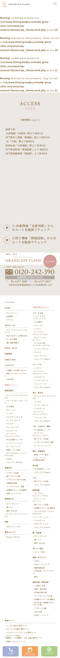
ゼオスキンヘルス (13, 526)
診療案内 (10, 316)
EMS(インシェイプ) (42, 564)
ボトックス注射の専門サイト (17, 629)
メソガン (10, 413)
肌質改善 (36, 490)
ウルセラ (10, 424)
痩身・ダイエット (40, 557)
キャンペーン (11, 313)
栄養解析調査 (11, 483)
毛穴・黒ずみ (38, 392)
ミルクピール (11, 430)
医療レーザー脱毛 (13, 450)
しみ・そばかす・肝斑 (41, 426)
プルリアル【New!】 (14, 462)
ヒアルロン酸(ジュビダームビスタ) (41, 344)
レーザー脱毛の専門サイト (17, 625)
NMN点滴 (38, 612)
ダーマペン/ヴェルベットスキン (41, 494)
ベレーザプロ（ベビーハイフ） (16, 402)
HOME (8, 308)
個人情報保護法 (12, 343)
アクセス (9, 320)
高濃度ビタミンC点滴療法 (16, 490)
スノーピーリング (13, 446)
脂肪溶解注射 (39, 568)
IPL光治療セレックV (14, 439)
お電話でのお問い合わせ (16, 370)
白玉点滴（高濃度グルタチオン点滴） (43, 603)
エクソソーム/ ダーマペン (39, 338)
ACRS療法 (10, 406)
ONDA (9, 459)
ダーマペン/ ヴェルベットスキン (13, 435)
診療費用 (8, 353)
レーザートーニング (14, 443)
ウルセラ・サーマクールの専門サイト (21, 632)
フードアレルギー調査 (15, 486)
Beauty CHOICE (13, 537)
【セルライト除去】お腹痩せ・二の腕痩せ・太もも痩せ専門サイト (23, 636)
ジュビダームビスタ (14, 417)
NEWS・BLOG (11, 348)
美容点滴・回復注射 (41, 582)
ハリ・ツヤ (37, 364)
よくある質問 (11, 339)
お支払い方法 (10, 359)
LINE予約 (10, 379)
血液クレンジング (13, 493)
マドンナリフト (12, 427)
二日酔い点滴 (39, 585)
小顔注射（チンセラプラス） (43, 572)
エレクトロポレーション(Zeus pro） (15, 454)
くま (34, 478)
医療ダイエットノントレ (16, 641)
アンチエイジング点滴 (43, 596)
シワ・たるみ (38, 313)
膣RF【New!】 (12, 511)
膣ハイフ (10, 507)
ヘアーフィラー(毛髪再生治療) (39, 459)
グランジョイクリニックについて (16, 331)
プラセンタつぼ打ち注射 (16, 479)
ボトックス (10, 410)
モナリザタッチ (12, 504)
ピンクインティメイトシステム (16, 396)
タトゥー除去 (39, 552)
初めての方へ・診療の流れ (17, 336)
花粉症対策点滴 (40, 592)
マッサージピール (13, 420)
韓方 (36, 577)
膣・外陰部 (37, 532)
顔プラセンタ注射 (13, 476)
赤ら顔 (35, 465)
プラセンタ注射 (12, 473)
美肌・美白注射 (40, 589)
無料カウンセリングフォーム (16, 374)
